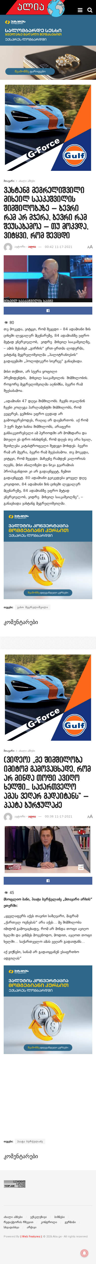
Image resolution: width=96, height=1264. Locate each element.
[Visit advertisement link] (48, 131)
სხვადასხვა (11, 1227)
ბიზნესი (59, 1217)
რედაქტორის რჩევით (18, 1222)
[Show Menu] (80, 10)
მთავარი (9, 181)
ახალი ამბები (27, 181)
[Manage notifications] (84, 1253)
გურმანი (70, 1222)
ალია (32, 247)
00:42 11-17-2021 (58, 247)
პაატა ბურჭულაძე (30, 1141)
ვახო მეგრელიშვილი (32, 607)
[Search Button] (89, 10)
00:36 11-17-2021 (58, 816)
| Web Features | (31, 1236)
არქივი (31, 1227)
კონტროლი (49, 1222)
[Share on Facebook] (48, 311)
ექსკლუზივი (38, 1217)
